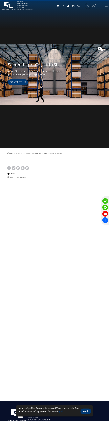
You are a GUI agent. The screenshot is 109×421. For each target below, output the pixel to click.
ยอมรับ (85, 411)
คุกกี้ (60, 411)
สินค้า (18, 153)
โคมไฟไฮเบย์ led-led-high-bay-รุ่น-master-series (42, 153)
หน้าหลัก (10, 153)
